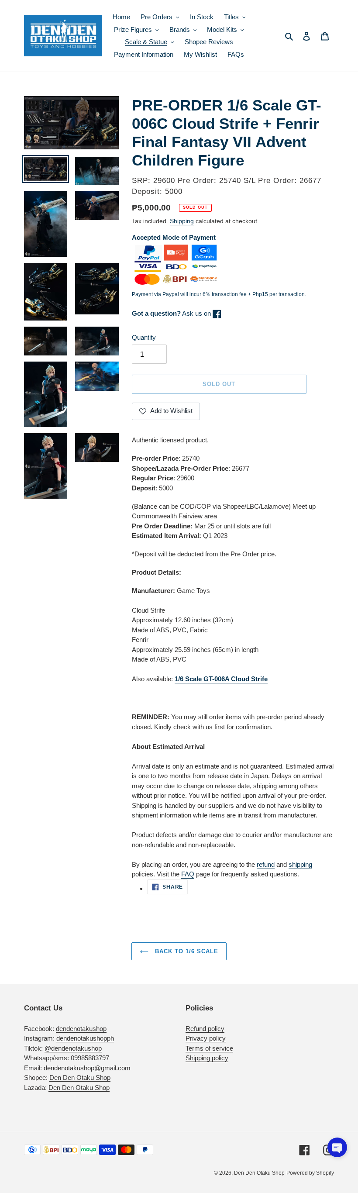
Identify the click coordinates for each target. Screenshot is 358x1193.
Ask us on (172, 313)
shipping (300, 864)
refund (266, 864)
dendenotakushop (81, 1028)
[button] (337, 1147)
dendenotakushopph (85, 1038)
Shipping (182, 220)
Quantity (144, 337)
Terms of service (209, 1048)
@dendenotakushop (73, 1048)
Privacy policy (206, 1038)
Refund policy (205, 1028)
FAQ (187, 874)
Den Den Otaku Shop (79, 1077)
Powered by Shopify (310, 1173)
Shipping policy (207, 1058)
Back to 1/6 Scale (186, 951)
